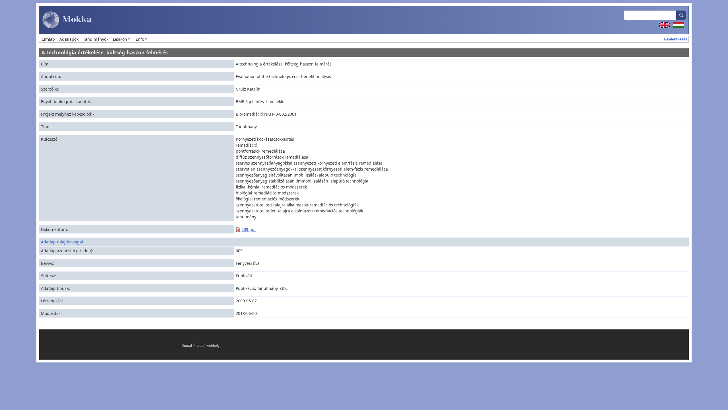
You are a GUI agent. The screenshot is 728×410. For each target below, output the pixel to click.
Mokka (75, 18)
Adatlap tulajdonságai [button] (62, 242)
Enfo (140, 39)
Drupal (186, 345)
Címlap (48, 39)
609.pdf (248, 229)
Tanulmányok (95, 39)
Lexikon (120, 39)
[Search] (681, 15)
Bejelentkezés (675, 39)
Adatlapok (68, 39)
